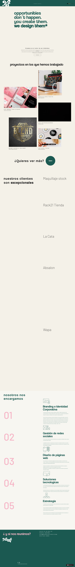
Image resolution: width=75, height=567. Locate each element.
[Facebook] (18, 562)
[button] (72, 4)
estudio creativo (37, 3)
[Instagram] (19, 562)
